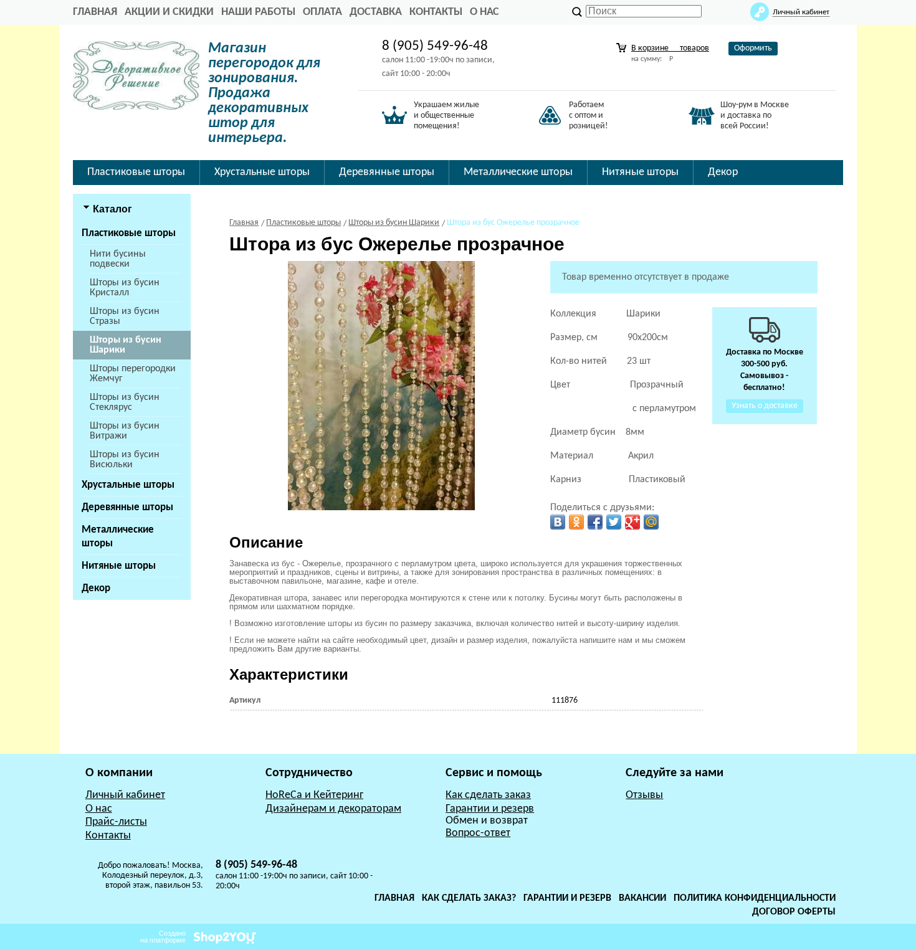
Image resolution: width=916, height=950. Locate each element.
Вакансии (642, 898)
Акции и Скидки (169, 12)
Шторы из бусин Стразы (125, 316)
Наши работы (258, 12)
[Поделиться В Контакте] (557, 522)
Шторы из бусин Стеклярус (125, 402)
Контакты (435, 12)
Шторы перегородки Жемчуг (133, 374)
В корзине (670, 48)
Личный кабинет (125, 795)
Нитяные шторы (119, 566)
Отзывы (644, 795)
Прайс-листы (116, 822)
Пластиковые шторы (129, 233)
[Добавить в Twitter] (613, 522)
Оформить (753, 48)
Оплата (322, 12)
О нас (484, 12)
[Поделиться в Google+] (632, 522)
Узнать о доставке (765, 406)
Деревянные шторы (127, 507)
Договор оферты (794, 912)
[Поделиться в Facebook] (595, 522)
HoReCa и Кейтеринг (314, 795)
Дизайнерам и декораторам (333, 809)
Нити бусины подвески (118, 259)
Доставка (376, 12)
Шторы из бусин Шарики (125, 345)
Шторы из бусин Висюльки (125, 460)
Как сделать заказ (488, 795)
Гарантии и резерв (490, 809)
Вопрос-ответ (478, 833)
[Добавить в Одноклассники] (576, 522)
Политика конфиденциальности (755, 898)
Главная (394, 898)
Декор (96, 588)
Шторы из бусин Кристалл (125, 288)
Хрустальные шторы (128, 485)
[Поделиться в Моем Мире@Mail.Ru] (651, 522)
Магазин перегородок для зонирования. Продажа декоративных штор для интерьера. (264, 93)
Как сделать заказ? (469, 898)
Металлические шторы (118, 537)
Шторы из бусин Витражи (125, 431)
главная (95, 12)
